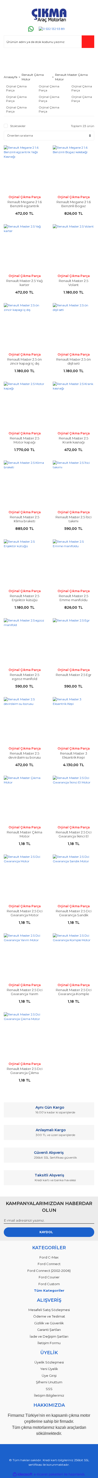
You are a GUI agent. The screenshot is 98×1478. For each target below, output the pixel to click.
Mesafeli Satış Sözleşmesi (49, 1310)
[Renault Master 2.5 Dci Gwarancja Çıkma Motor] (24, 1035)
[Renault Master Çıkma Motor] (24, 799)
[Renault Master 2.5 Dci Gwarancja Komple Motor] (73, 956)
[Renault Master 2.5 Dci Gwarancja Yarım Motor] (24, 956)
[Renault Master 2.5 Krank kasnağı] (73, 405)
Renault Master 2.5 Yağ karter (24, 283)
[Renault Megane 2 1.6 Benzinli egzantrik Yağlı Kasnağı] (24, 168)
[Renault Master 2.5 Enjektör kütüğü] (24, 562)
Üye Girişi (49, 1376)
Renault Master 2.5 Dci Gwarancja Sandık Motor (73, 915)
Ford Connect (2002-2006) (49, 1271)
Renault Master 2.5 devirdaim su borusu (24, 755)
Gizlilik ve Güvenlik (49, 1323)
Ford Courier (49, 1277)
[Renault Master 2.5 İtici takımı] (73, 484)
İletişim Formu (49, 1343)
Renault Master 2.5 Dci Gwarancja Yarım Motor (24, 994)
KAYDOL (46, 1232)
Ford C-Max (49, 1257)
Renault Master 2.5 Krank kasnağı (73, 440)
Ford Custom (49, 1284)
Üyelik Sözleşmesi (49, 1362)
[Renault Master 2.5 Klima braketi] (24, 484)
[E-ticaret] (48, 1474)
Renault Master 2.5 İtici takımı (73, 519)
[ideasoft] (23, 1474)
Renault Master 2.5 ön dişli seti (73, 361)
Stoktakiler (18, 126)
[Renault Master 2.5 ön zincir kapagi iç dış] (24, 326)
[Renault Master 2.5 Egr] (73, 641)
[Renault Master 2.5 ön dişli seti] (73, 326)
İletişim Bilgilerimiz (49, 1395)
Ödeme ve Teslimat (49, 1316)
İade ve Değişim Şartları (49, 1336)
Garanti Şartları (49, 1330)
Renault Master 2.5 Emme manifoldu (73, 598)
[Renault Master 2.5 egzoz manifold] (24, 641)
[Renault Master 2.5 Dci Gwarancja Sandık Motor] (73, 878)
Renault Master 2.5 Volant (73, 283)
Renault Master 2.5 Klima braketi (24, 519)
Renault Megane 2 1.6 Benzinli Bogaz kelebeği (74, 206)
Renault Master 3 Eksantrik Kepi (73, 755)
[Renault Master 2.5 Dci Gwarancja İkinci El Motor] (73, 799)
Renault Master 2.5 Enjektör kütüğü (24, 598)
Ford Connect (49, 1264)
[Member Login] (10, 57)
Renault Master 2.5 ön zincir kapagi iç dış (24, 361)
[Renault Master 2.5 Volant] (73, 247)
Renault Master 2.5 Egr (73, 675)
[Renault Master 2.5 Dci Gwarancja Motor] (24, 878)
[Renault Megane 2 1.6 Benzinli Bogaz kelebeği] (73, 168)
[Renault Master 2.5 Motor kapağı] (24, 405)
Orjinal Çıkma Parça (25, 197)
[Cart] (88, 57)
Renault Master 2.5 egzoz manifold (24, 677)
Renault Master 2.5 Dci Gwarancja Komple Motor (73, 994)
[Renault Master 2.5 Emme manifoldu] (73, 562)
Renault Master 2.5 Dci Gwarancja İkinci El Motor (73, 836)
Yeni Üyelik (49, 1369)
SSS (49, 1389)
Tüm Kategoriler (49, 1290)
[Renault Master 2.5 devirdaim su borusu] (24, 720)
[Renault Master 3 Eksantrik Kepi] (73, 720)
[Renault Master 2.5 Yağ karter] (24, 247)
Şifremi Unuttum (49, 1382)
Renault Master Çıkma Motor (71, 77)
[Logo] (49, 14)
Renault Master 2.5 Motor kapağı (24, 440)
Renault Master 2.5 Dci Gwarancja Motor (24, 913)
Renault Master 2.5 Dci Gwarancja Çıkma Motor (24, 1073)
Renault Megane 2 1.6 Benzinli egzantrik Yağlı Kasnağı (25, 206)
